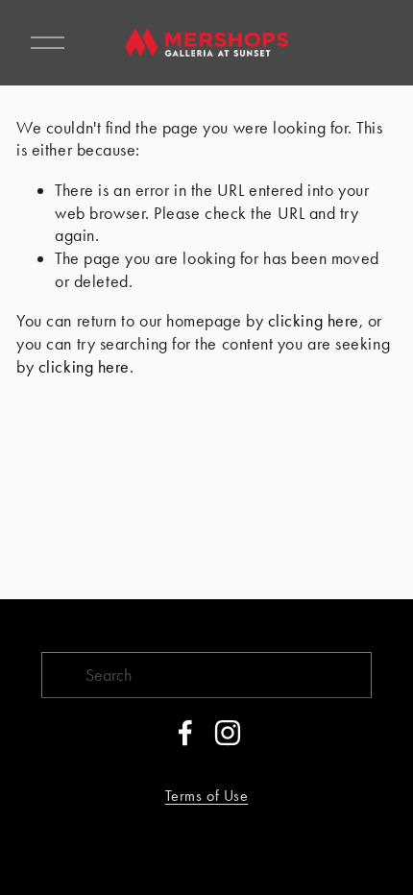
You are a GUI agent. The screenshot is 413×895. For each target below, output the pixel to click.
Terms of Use (207, 795)
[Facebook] (185, 732)
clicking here (313, 320)
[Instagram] (227, 732)
